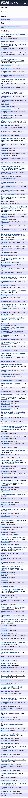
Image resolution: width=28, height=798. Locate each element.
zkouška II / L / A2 (6, 680)
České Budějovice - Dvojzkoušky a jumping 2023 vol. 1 (13, 608)
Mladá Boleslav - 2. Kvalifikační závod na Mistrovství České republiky (14, 548)
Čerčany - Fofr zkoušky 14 (10, 652)
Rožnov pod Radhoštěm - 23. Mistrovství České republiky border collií (13, 168)
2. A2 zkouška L (5, 615)
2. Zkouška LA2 (5, 490)
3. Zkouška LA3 (5, 131)
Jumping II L (4, 391)
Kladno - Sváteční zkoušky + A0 (12, 509)
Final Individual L (6, 109)
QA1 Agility (4, 240)
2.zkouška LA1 (5, 719)
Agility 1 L (4, 524)
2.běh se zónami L (6, 272)
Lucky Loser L (5, 534)
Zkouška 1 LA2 (5, 667)
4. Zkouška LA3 (5, 135)
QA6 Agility (4, 219)
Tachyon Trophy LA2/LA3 (8, 194)
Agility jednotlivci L (6, 69)
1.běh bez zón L (5, 262)
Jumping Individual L (7, 111)
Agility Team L (5, 104)
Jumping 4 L (4, 580)
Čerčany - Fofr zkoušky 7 (9, 773)
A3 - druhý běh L (6, 83)
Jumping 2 (4, 604)
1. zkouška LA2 (5, 542)
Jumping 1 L (4, 52)
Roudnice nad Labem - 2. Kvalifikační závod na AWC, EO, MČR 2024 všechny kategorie (14, 427)
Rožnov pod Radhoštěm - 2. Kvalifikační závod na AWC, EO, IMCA (12, 568)
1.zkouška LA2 (5, 656)
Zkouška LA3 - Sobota (7, 339)
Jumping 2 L (4, 54)
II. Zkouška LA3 (5, 346)
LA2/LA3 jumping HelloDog (9, 190)
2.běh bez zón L (5, 268)
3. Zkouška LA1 (5, 743)
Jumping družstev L (6, 71)
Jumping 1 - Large (6, 706)
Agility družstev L (6, 65)
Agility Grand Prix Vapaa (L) (9, 172)
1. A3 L (3, 38)
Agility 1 (3, 595)
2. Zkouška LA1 (5, 693)
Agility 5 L (4, 575)
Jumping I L (4, 394)
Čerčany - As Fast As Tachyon (11, 520)
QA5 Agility (4, 217)
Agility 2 (3, 597)
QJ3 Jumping (5, 255)
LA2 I (2, 646)
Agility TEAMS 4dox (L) (7, 176)
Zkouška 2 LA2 (5, 671)
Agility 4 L (4, 153)
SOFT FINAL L (5, 162)
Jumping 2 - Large (6, 708)
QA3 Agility (4, 246)
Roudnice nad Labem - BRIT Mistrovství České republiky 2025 (12, 60)
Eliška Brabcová (5, 19)
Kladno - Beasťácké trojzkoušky (12, 494)
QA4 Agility (4, 214)
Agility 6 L (4, 577)
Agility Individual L (6, 96)
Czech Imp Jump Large (7, 702)
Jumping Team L (6, 118)
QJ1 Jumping (5, 248)
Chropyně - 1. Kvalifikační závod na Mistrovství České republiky (13, 590)
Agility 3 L (4, 150)
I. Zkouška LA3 (5, 350)
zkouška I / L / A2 (6, 684)
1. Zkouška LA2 (5, 487)
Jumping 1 (4, 600)
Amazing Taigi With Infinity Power (10, 26)
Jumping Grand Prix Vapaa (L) (9, 178)
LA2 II (2, 649)
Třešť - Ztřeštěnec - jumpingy (11, 383)
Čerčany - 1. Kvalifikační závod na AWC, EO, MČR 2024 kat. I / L (12, 461)
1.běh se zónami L (6, 265)
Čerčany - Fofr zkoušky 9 (9, 724)
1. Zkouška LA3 (5, 125)
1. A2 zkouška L (5, 611)
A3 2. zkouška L (5, 361)
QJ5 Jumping (5, 225)
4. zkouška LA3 (5, 409)
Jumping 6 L (4, 586)
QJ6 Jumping (5, 229)
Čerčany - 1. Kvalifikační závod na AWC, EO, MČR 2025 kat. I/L (12, 235)
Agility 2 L (4, 148)
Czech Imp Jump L (6, 48)
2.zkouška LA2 (5, 660)
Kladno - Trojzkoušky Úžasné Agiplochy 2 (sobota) (11, 734)
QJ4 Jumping (5, 222)
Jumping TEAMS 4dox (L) (8, 182)
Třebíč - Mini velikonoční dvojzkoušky (9, 664)
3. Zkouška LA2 (5, 505)
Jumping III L (4, 387)
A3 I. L (3, 457)
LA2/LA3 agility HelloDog (8, 186)
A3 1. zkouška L (5, 357)
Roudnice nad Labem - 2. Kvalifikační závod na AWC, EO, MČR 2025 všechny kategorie (14, 208)
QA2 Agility (4, 242)
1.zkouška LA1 (5, 717)
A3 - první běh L (5, 87)
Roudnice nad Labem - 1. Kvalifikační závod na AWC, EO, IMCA (14, 620)
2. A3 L (3, 41)
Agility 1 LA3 (4, 144)
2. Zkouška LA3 (5, 127)
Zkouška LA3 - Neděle (7, 335)
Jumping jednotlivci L (7, 75)
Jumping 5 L (4, 582)
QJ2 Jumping (5, 252)
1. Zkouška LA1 (5, 691)
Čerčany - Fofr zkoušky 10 (10, 713)
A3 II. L (3, 454)
